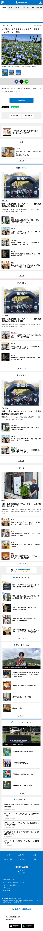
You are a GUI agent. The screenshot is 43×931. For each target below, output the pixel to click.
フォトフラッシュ (7, 25)
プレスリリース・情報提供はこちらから (13, 882)
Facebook (19, 872)
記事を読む (22, 100)
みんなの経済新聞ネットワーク (21, 909)
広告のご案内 (6, 890)
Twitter (24, 872)
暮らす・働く (30, 7)
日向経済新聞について (9, 879)
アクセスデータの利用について (11, 885)
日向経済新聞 (21, 2)
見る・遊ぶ (17, 7)
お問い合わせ (6, 888)
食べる (10, 7)
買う (23, 7)
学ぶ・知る (39, 7)
